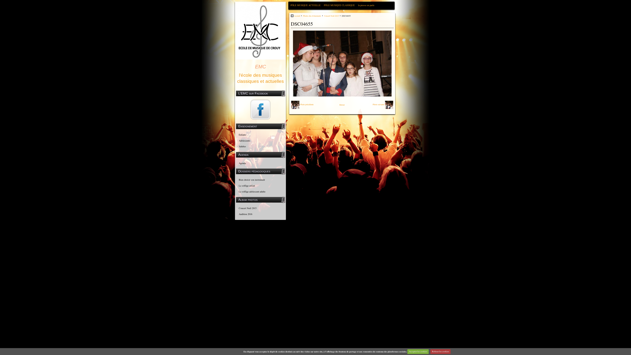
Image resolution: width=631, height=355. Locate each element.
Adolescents (244, 140)
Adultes (242, 146)
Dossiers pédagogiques (254, 171)
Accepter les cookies (418, 351)
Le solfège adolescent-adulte (252, 191)
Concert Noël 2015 (248, 208)
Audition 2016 (245, 214)
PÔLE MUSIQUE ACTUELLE (306, 5)
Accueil (297, 15)
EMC (260, 66)
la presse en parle (366, 5)
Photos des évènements (312, 15)
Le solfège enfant (247, 185)
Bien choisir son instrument (252, 179)
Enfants (242, 134)
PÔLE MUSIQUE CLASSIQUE (339, 5)
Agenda (242, 163)
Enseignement (247, 126)
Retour (342, 104)
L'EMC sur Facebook (253, 93)
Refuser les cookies (440, 351)
